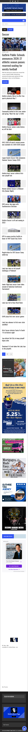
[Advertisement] (14, 591)
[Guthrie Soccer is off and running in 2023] (14, 217)
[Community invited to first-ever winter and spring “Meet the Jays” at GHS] (14, 109)
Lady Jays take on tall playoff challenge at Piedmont (11, 269)
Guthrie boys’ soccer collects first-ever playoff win (13, 174)
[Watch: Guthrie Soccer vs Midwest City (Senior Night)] (14, 186)
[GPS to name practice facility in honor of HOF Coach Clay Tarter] (14, 233)
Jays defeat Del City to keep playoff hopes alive (13, 339)
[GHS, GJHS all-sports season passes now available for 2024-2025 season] (14, 140)
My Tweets (5, 687)
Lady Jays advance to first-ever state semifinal (13, 323)
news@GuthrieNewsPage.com (10, 647)
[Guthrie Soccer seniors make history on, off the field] (14, 124)
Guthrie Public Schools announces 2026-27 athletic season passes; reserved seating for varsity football (13, 62)
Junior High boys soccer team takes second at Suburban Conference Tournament (13, 286)
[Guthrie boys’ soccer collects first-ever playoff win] (14, 171)
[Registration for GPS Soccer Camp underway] (14, 249)
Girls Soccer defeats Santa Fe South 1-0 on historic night (13, 331)
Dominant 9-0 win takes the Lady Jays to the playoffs (14, 347)
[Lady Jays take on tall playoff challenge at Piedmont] (14, 265)
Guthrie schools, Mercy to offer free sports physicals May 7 (13, 97)
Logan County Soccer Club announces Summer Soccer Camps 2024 (13, 158)
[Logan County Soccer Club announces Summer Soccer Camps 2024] (14, 155)
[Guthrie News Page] (14, 8)
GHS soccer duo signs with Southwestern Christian (10, 205)
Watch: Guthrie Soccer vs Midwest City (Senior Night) (12, 189)
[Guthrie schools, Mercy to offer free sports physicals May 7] (14, 93)
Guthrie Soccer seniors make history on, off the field (13, 128)
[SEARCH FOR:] (14, 24)
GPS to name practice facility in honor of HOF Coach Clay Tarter (12, 237)
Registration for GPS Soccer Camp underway (13, 253)
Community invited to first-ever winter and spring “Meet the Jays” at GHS (14, 112)
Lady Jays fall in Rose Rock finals (12, 302)
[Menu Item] (10, 1)
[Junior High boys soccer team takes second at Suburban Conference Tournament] (14, 281)
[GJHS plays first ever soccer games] (14, 313)
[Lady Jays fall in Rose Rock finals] (14, 300)
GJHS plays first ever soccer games (13, 316)
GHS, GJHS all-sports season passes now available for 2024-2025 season (13, 143)
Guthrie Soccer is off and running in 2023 (13, 221)
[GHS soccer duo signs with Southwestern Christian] (14, 201)
